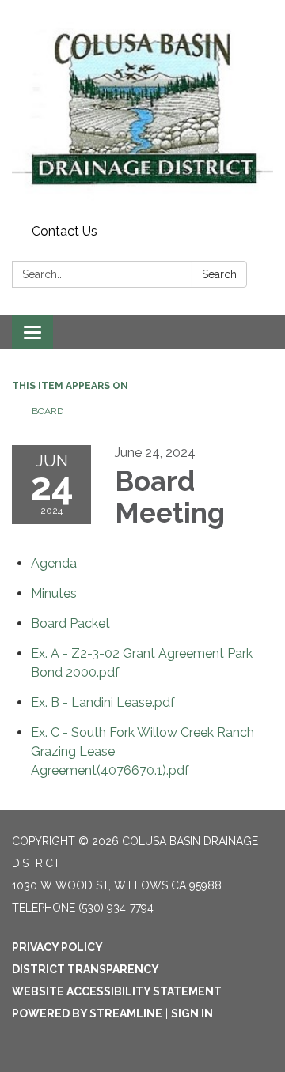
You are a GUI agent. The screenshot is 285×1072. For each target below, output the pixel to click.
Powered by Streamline (87, 1013)
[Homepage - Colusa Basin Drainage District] (142, 109)
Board (49, 411)
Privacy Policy (57, 947)
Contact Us (64, 231)
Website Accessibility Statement (117, 991)
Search (219, 274)
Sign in (192, 1013)
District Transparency (85, 969)
